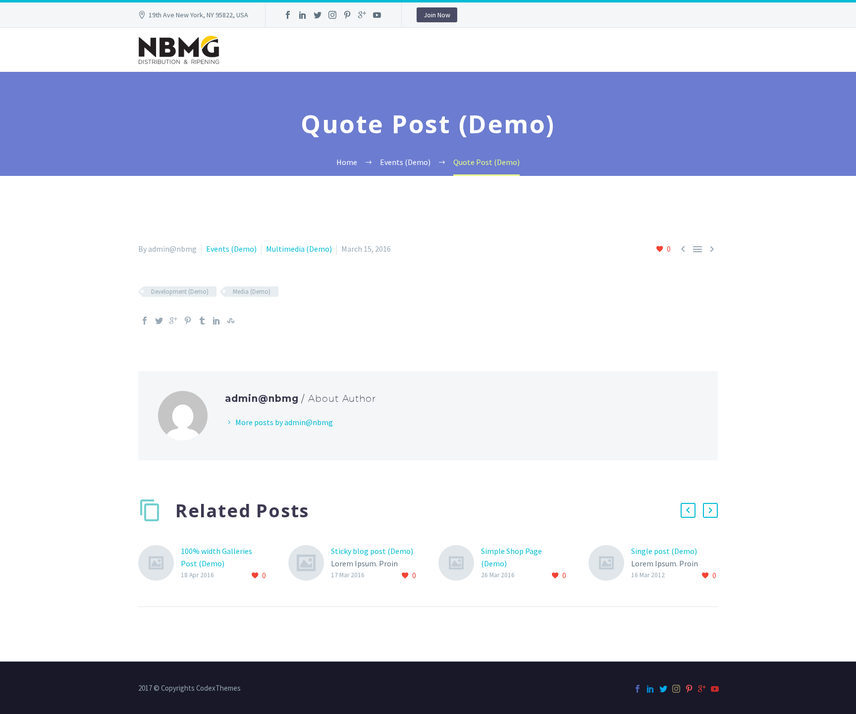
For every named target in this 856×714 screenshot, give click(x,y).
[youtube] (377, 15)
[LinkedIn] (216, 321)
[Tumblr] (202, 321)
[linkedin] (302, 15)
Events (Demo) (231, 249)
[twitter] (317, 15)
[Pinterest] (188, 321)
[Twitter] (159, 321)
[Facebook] (145, 321)
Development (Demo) (180, 291)
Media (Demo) (251, 291)
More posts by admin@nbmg (284, 422)
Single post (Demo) (664, 551)
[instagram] (332, 15)
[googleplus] (362, 15)
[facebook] (287, 15)
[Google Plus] (173, 321)
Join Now (437, 14)
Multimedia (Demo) (299, 249)
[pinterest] (347, 15)
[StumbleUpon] (231, 321)
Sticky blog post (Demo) (372, 551)
